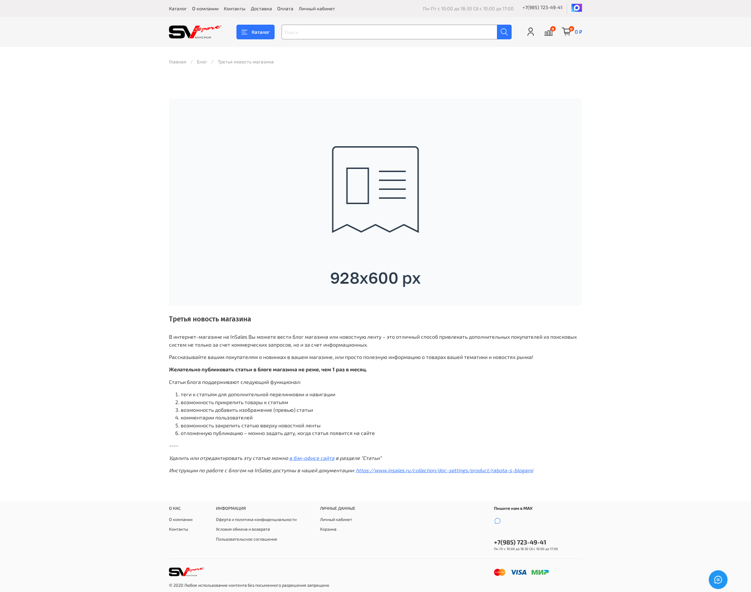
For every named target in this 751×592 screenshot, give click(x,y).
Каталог (178, 8)
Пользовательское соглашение (246, 539)
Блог (202, 61)
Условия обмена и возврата (243, 529)
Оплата (285, 8)
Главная (177, 61)
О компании (205, 8)
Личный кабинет (317, 8)
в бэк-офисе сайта (311, 458)
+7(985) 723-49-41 (542, 7)
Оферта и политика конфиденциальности (256, 519)
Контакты (235, 8)
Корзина (328, 529)
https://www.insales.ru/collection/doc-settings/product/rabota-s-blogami (444, 470)
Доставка (261, 8)
